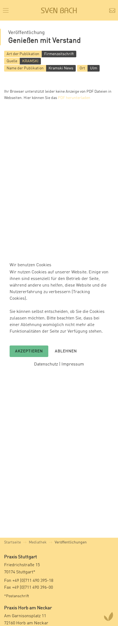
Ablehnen (66, 351)
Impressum (72, 364)
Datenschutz (46, 364)
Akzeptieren (29, 351)
